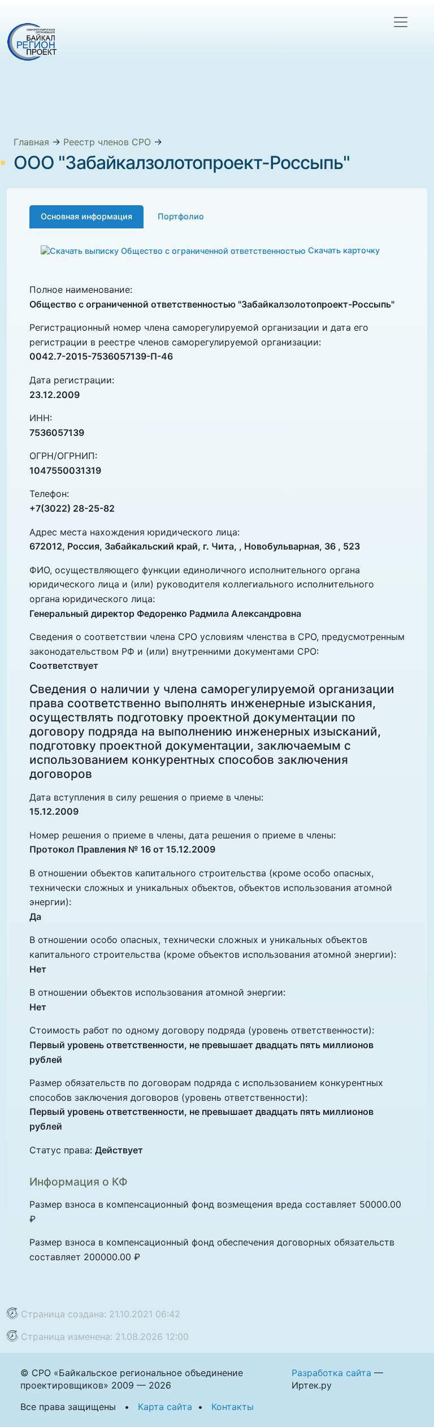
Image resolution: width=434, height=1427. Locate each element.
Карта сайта (165, 1406)
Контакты (232, 1406)
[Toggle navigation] (400, 22)
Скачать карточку (343, 250)
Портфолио (181, 216)
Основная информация (86, 216)
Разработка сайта (331, 1372)
